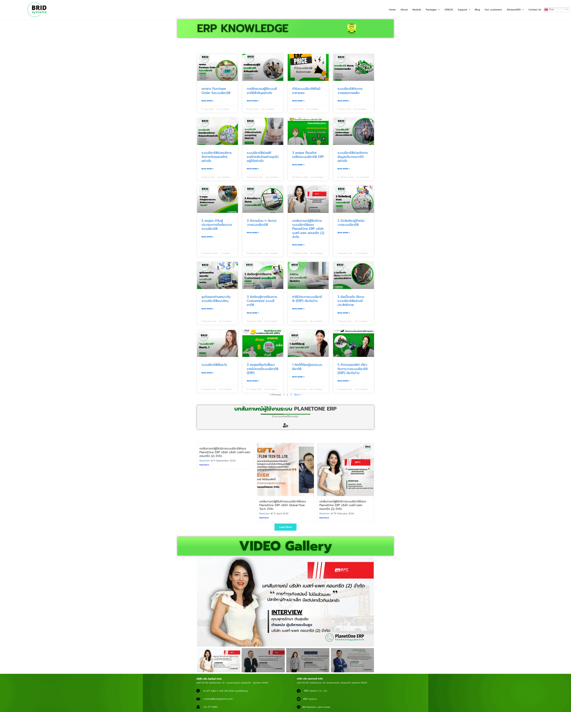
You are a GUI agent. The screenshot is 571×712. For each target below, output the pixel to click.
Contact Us (534, 9)
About (404, 9)
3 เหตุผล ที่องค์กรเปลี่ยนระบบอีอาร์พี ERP (308, 154)
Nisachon (204, 460)
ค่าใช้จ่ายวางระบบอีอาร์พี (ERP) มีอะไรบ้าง (307, 298)
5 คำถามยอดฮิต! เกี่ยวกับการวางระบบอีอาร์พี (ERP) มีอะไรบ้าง (353, 368)
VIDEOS (448, 9)
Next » (298, 394)
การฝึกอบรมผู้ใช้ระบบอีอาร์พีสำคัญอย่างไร (262, 90)
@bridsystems (309, 707)
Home (392, 9)
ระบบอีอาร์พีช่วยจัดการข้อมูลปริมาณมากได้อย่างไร (353, 156)
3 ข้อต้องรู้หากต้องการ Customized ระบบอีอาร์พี (262, 300)
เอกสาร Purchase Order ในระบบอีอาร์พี (215, 90)
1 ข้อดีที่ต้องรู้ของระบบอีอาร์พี (307, 366)
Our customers (493, 9)
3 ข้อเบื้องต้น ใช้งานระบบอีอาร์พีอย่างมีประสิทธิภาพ (351, 300)
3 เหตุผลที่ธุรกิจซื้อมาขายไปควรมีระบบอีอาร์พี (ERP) (262, 368)
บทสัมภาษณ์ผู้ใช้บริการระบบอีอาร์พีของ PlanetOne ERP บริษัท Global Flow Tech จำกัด (282, 505)
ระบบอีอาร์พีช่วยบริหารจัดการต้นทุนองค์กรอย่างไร (216, 156)
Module (416, 9)
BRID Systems (310, 699)
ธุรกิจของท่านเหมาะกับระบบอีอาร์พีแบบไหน (216, 298)
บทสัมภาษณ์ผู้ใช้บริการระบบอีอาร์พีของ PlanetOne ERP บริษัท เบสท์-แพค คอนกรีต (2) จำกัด (308, 228)
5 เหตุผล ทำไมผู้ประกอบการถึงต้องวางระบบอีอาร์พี (216, 224)
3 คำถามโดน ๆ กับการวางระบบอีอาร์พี (262, 222)
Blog (477, 9)
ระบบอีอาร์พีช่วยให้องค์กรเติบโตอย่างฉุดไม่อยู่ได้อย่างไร (263, 156)
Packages (431, 9)
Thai (551, 9)
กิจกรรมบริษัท (514, 9)
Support (462, 9)
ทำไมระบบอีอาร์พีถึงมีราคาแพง (306, 90)
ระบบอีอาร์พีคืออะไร (214, 364)
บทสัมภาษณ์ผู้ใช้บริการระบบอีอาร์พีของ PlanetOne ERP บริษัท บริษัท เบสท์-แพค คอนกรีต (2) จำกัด (224, 452)
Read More (204, 464)
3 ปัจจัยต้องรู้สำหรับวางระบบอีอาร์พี (351, 222)
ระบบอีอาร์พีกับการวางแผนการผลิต (350, 90)
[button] (438, 9)
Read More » (207, 100)
